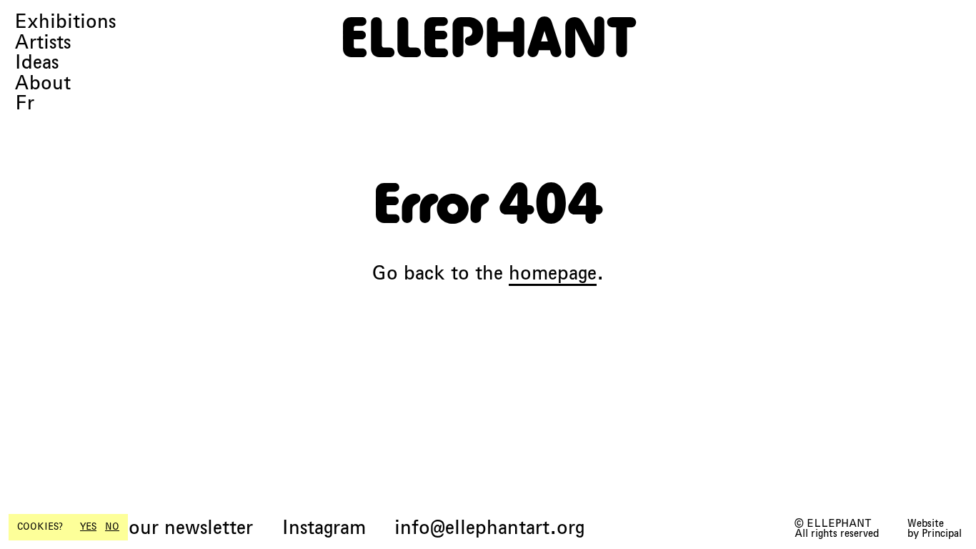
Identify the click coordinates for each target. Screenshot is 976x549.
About (42, 83)
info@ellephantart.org (489, 528)
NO (112, 527)
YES (88, 527)
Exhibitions (65, 21)
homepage (553, 273)
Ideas (36, 62)
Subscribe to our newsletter (133, 528)
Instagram (324, 528)
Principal (942, 533)
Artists (42, 42)
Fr (24, 103)
